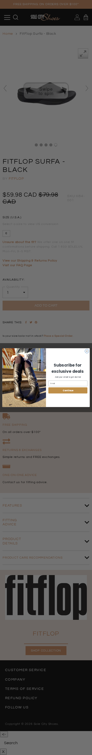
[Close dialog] (87, 351)
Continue (68, 390)
